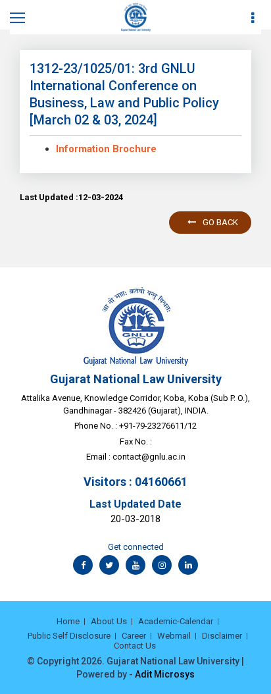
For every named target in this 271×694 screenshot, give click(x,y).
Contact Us (135, 646)
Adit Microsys (165, 674)
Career (134, 636)
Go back (220, 222)
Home (68, 621)
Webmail (174, 636)
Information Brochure (106, 149)
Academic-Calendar (175, 621)
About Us (109, 621)
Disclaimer (222, 636)
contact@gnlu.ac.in (148, 457)
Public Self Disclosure (69, 636)
